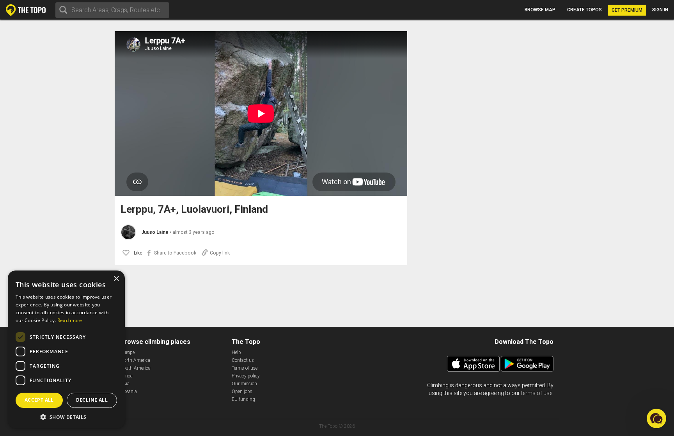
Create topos (584, 9)
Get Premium (627, 10)
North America (135, 360)
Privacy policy (246, 376)
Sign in (660, 9)
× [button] (116, 279)
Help (236, 352)
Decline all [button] (92, 400)
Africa (127, 376)
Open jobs (242, 391)
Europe (128, 352)
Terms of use (244, 368)
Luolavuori (205, 209)
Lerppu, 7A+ (148, 209)
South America (136, 368)
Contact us (243, 360)
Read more (69, 320)
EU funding (243, 399)
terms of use (536, 393)
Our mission (244, 383)
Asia (125, 383)
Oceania (129, 391)
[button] (66, 416)
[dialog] (66, 349)
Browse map (540, 9)
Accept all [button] (39, 400)
